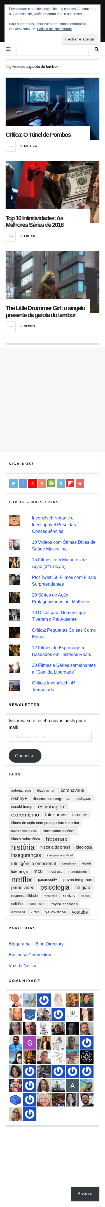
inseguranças (26, 855)
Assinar (85, 1193)
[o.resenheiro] (72, 1000)
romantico (50, 895)
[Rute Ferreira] (72, 1100)
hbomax (56, 839)
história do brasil (55, 847)
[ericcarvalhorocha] (72, 1043)
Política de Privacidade (54, 29)
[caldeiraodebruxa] (29, 1057)
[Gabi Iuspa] (87, 1085)
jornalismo (69, 863)
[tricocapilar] (15, 1071)
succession (37, 904)
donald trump (21, 806)
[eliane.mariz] (15, 1028)
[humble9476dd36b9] (87, 1071)
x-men (35, 912)
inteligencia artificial (60, 855)
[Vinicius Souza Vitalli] (44, 1014)
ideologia (84, 847)
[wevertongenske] (44, 1057)
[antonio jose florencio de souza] (58, 1028)
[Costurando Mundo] (29, 1000)
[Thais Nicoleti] (87, 1043)
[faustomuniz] (15, 1085)
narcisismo (77, 871)
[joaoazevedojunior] (29, 1028)
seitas (69, 895)
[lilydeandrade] (15, 1014)
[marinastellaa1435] (29, 1114)
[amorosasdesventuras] (58, 1000)
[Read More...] (11, 146)
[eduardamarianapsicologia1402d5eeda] (15, 1114)
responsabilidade (24, 896)
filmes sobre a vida (24, 831)
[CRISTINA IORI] (29, 1085)
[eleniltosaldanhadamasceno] (87, 1100)
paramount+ (47, 879)
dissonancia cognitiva (52, 798)
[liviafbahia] (87, 1014)
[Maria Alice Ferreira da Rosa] (58, 1085)
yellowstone (55, 912)
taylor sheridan (65, 904)
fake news (55, 814)
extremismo (25, 815)
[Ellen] (29, 1071)
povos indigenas (77, 879)
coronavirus (72, 790)
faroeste (79, 814)
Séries (29, 326)
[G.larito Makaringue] (29, 1043)
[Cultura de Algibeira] (29, 1014)
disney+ (19, 798)
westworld (18, 912)
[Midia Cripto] (15, 1100)
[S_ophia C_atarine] (44, 1000)
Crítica (30, 146)
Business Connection (30, 954)
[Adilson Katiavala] (72, 1085)
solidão (17, 904)
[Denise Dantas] (44, 1100)
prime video (22, 887)
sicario (85, 895)
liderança (19, 871)
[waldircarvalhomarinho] (72, 1071)
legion (86, 863)
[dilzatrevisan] (87, 1000)
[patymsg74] (58, 1071)
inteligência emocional (33, 863)
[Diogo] (72, 1028)
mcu (38, 871)
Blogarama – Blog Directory (36, 944)
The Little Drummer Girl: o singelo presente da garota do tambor (45, 311)
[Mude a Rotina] (72, 1057)
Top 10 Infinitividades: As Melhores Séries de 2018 (34, 221)
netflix (21, 879)
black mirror (46, 790)
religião (82, 887)
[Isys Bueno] (15, 1000)
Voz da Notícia (23, 965)
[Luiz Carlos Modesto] (58, 1100)
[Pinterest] (80, 483)
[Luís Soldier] (44, 1028)
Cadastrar (25, 755)
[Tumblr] (61, 483)
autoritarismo (21, 790)
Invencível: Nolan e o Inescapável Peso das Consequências (54, 525)
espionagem (52, 807)
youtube (80, 911)
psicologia (54, 887)
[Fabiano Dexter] (58, 1057)
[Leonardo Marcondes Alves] (72, 1014)
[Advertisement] (52, 400)
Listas (29, 236)
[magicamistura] (15, 1057)
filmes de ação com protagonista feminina (45, 823)
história (22, 847)
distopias (83, 798)
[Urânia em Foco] (58, 1014)
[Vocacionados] (15, 1043)
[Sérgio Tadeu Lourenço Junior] (44, 1071)
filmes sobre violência (59, 831)
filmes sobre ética (25, 839)
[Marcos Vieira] (87, 1057)
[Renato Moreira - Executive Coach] (44, 1043)
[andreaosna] (29, 1100)
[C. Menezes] (58, 1043)
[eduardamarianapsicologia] (44, 1085)
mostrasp (55, 871)
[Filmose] (87, 1028)
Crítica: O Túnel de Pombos (38, 134)
